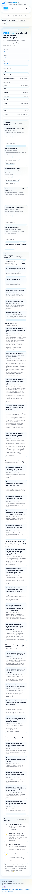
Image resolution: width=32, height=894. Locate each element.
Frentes (16, 103)
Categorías (12, 8)
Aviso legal (27, 889)
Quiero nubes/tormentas (16, 74)
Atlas (19, 8)
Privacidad (4, 891)
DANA (16, 85)
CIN (16, 110)
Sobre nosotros (19, 889)
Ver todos (23, 262)
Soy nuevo (16, 71)
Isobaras (16, 92)
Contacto (18, 11)
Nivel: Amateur (12, 20)
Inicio (5, 8)
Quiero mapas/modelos (16, 78)
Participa (25, 8)
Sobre (12, 11)
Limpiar (4, 20)
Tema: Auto (22, 20)
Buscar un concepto (10, 248)
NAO (16, 88)
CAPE (16, 107)
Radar (16, 118)
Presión (16, 114)
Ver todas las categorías (12, 244)
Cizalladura (16, 96)
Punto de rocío (16, 99)
